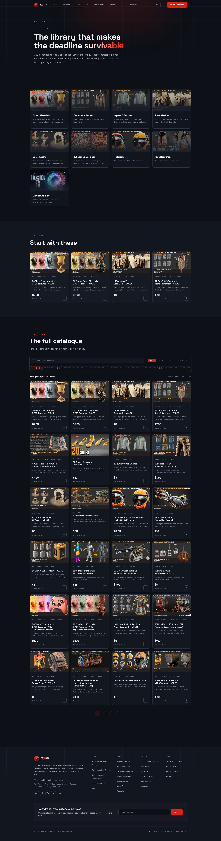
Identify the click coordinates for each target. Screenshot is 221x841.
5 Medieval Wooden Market (85, 515)
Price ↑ (171, 360)
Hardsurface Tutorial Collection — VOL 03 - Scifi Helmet (128, 518)
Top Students (147, 776)
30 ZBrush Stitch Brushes (125, 464)
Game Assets (37, 513)
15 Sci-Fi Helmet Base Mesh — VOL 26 (130, 680)
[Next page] (129, 713)
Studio (112, 5)
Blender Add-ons (123, 761)
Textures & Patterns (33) (74, 368)
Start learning (177, 5)
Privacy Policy (172, 766)
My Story (145, 766)
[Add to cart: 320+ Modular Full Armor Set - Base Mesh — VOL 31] (105, 587)
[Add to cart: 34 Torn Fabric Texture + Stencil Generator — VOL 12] (186, 298)
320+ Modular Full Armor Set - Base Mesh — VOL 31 (84, 572)
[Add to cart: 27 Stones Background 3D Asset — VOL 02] (64, 534)
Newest (152, 360)
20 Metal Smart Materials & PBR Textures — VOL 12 (125, 572)
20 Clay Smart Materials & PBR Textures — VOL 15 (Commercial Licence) (84, 627)
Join (175, 812)
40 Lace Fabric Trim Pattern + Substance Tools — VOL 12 (45, 465)
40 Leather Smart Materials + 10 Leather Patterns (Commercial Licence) (85, 683)
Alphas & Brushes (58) (96, 368)
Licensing (170, 776)
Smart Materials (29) (52, 368)
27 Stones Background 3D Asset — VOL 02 (42, 518)
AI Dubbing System (95, 5)
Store (77, 5)
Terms (177, 831)
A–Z (187, 360)
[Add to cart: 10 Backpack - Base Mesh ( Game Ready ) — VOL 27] (64, 700)
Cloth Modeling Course (101, 770)
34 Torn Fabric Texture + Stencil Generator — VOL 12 (167, 282)
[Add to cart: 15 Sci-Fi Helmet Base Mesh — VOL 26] (145, 700)
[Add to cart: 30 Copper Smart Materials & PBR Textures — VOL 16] (105, 298)
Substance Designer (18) (153, 368)
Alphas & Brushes (121, 459)
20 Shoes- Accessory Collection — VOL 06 (82, 463)
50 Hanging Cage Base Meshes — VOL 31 (165, 572)
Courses (66, 5)
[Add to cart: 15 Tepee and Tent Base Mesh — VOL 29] (145, 298)
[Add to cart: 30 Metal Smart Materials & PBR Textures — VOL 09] (186, 700)
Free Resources (98, 784)
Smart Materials (38, 277)
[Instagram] (42, 793)
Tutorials (118, 513)
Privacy (184, 831)
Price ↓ (180, 360)
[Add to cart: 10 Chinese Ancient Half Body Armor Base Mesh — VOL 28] (145, 644)
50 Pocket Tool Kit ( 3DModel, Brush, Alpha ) (165, 465)
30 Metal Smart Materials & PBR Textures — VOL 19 (43, 282)
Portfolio (144, 771)
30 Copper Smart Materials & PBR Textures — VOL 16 (85, 282)
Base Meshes (118, 277)
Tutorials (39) (172, 368)
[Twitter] (53, 793)
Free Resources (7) (189, 368)
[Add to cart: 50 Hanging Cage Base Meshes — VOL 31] (186, 587)
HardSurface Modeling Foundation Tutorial (165, 518)
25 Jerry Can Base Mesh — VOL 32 (47, 571)
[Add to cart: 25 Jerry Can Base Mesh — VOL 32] (64, 587)
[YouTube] (36, 793)
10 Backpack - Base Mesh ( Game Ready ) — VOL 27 (43, 681)
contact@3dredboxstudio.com (50, 780)
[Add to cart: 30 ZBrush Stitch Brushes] (145, 481)
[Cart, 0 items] (156, 5)
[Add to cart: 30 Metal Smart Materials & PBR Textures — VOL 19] (64, 298)
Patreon (62, 793)
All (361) (36, 368)
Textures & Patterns (163, 277)
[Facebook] (47, 793)
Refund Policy (172, 771)
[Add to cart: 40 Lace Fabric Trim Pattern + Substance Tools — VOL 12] (64, 481)
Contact (133, 5)
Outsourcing (146, 781)
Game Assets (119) (133, 368)
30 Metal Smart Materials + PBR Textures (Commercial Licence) (169, 625)
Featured (161, 360)
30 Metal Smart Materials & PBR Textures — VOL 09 (166, 681)
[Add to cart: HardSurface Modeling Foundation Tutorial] (186, 534)
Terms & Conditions (174, 761)
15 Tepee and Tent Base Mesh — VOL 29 (123, 282)
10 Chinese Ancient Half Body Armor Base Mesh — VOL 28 (127, 625)
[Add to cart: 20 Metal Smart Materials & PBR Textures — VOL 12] (145, 587)
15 (124, 713)
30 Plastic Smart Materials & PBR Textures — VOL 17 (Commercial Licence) (44, 627)
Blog (124, 5)
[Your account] (163, 5)
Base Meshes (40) (115, 368)
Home (56, 5)
